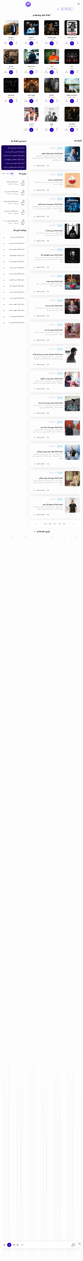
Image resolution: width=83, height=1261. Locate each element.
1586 (50, 524)
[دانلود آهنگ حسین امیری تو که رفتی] (11, 85)
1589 (64, 524)
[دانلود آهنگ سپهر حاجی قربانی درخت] (51, 56)
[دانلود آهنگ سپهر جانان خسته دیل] (72, 428)
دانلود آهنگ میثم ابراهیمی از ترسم (14, 167)
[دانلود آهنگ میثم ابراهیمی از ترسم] (31, 27)
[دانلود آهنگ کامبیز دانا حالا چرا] (51, 85)
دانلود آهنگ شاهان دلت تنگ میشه (14, 156)
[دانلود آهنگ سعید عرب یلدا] (72, 306)
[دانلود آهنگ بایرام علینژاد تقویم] (72, 154)
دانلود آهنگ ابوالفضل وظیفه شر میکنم (13, 159)
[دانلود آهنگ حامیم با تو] (72, 56)
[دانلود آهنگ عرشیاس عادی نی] (31, 114)
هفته (11, 173)
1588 (59, 524)
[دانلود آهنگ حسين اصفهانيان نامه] (72, 255)
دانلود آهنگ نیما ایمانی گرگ (16, 148)
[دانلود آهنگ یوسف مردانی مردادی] (11, 56)
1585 (45, 524)
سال (3, 173)
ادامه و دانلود (41, 166)
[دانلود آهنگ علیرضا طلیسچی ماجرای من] (72, 114)
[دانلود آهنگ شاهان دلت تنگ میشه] (72, 27)
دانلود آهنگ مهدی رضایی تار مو (15, 163)
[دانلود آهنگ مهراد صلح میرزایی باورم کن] (72, 452)
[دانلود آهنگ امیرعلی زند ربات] (72, 331)
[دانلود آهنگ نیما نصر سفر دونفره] (31, 56)
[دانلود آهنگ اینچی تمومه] (72, 282)
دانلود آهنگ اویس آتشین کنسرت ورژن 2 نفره (13, 152)
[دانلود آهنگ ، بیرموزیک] (28, 4)
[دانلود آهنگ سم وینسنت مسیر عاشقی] (72, 205)
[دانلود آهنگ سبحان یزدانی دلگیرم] (72, 379)
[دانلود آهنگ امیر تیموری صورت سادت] (31, 85)
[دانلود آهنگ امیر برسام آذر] (72, 231)
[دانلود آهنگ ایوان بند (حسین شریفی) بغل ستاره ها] (51, 27)
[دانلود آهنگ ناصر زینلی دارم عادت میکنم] (72, 85)
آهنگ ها (59, 148)
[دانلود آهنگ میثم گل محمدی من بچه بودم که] (72, 355)
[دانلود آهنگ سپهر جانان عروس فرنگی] (72, 479)
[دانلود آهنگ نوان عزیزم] (51, 114)
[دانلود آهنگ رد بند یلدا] (72, 180)
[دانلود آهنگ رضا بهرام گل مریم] (72, 505)
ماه (8, 173)
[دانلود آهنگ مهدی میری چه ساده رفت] (72, 404)
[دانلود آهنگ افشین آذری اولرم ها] (11, 27)
